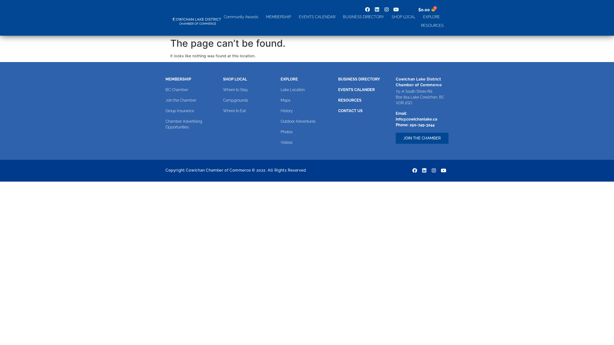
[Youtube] (396, 9)
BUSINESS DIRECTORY (363, 17)
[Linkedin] (377, 9)
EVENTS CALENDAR (317, 17)
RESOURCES (432, 25)
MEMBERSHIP (278, 17)
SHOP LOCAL (403, 17)
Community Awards (241, 17)
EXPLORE (431, 17)
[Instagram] (386, 9)
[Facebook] (367, 9)
